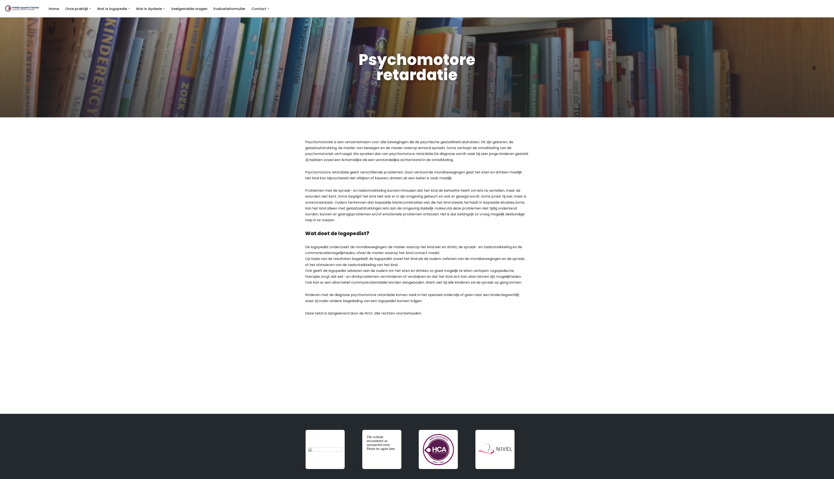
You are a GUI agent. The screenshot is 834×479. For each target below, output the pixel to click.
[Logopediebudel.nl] (22, 8)
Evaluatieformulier (229, 8)
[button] (90, 9)
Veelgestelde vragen (189, 8)
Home (54, 8)
